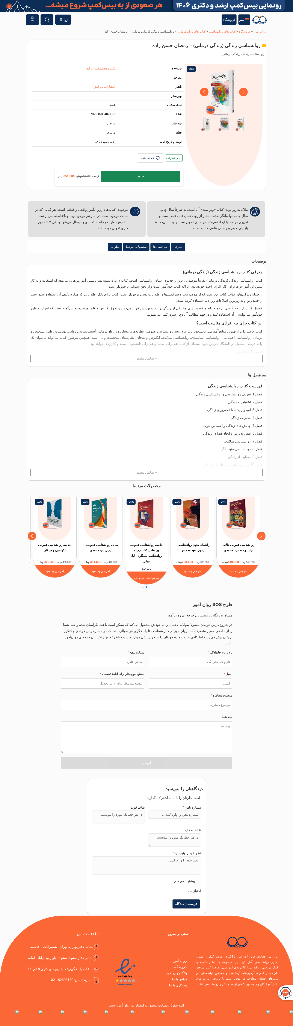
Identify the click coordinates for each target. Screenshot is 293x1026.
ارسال (146, 763)
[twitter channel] (282, 1016)
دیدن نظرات (173, 158)
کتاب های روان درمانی (191, 31)
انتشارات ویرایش (104, 86)
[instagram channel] (256, 1016)
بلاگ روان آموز (176, 973)
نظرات (115, 246)
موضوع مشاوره (221, 695)
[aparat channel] (178, 1016)
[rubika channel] (31, 1016)
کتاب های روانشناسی (222, 31)
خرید (140, 176)
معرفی (178, 246)
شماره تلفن (136, 652)
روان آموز (260, 31)
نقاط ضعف (193, 830)
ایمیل (228, 674)
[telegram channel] (228, 1016)
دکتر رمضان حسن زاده (100, 68)
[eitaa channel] (54, 1016)
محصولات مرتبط (136, 246)
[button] (204, 92)
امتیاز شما (194, 891)
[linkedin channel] (202, 1016)
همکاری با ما (178, 985)
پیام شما (227, 717)
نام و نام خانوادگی (220, 652)
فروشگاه (244, 31)
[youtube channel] (122, 1016)
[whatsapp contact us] (150, 1016)
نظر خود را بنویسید (186, 853)
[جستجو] (47, 19)
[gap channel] (9, 1016)
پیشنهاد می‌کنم (184, 881)
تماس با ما (179, 979)
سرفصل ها (160, 246)
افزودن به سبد (238, 571)
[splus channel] (76, 1016)
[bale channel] (98, 1016)
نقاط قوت (137, 807)
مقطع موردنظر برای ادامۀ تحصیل (122, 674)
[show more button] (146, 358)
